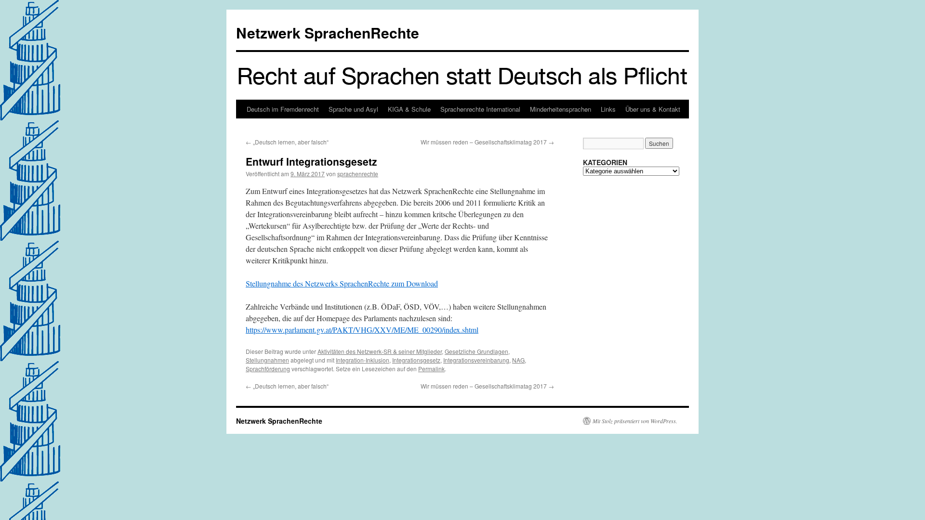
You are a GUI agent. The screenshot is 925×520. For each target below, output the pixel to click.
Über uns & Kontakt (652, 109)
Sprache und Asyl (353, 109)
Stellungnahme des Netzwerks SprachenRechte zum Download (342, 283)
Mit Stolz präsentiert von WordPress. (635, 421)
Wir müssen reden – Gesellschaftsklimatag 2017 (487, 142)
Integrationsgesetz (416, 360)
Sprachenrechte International (480, 109)
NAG (518, 360)
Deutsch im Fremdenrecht (283, 109)
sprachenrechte (357, 173)
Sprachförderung (268, 368)
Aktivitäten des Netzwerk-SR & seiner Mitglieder (379, 351)
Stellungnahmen (267, 360)
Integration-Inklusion (362, 360)
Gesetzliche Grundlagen (476, 351)
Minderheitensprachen (560, 109)
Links (608, 109)
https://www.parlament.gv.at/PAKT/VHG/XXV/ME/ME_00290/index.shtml (362, 330)
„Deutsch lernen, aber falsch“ (287, 142)
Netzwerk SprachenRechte (327, 32)
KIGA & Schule (409, 109)
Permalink (431, 368)
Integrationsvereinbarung (476, 360)
